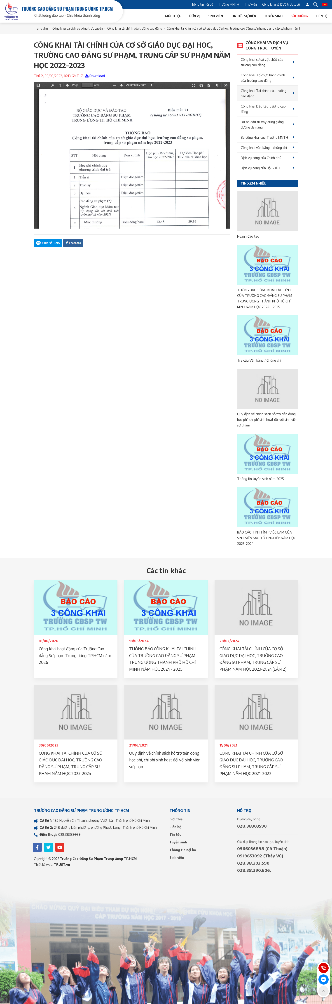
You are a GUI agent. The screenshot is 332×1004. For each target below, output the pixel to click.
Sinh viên (215, 16)
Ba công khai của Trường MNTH (264, 137)
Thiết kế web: (44, 864)
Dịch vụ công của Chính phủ (261, 158)
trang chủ (41, 28)
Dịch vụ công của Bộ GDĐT (261, 168)
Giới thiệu (173, 16)
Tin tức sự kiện (243, 16)
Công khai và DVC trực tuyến (282, 4)
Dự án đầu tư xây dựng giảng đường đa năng (262, 124)
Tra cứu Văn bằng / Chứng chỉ (259, 360)
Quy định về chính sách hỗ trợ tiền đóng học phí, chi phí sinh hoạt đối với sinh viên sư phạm (267, 419)
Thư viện (251, 4)
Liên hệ (321, 16)
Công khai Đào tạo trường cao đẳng (263, 109)
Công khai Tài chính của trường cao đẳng (263, 93)
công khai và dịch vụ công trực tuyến (77, 28)
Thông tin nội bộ (201, 4)
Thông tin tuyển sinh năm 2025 (260, 479)
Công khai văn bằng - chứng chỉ (264, 147)
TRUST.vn (62, 864)
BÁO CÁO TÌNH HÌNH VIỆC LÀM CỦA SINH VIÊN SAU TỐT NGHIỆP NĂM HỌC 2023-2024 (266, 537)
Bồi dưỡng (299, 16)
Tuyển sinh (273, 16)
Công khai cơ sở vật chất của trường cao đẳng (262, 62)
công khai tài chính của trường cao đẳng (134, 28)
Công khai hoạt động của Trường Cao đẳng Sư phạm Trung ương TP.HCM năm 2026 (75, 655)
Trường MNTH (229, 4)
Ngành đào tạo (248, 236)
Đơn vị (194, 16)
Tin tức (175, 834)
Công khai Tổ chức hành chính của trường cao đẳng (263, 77)
